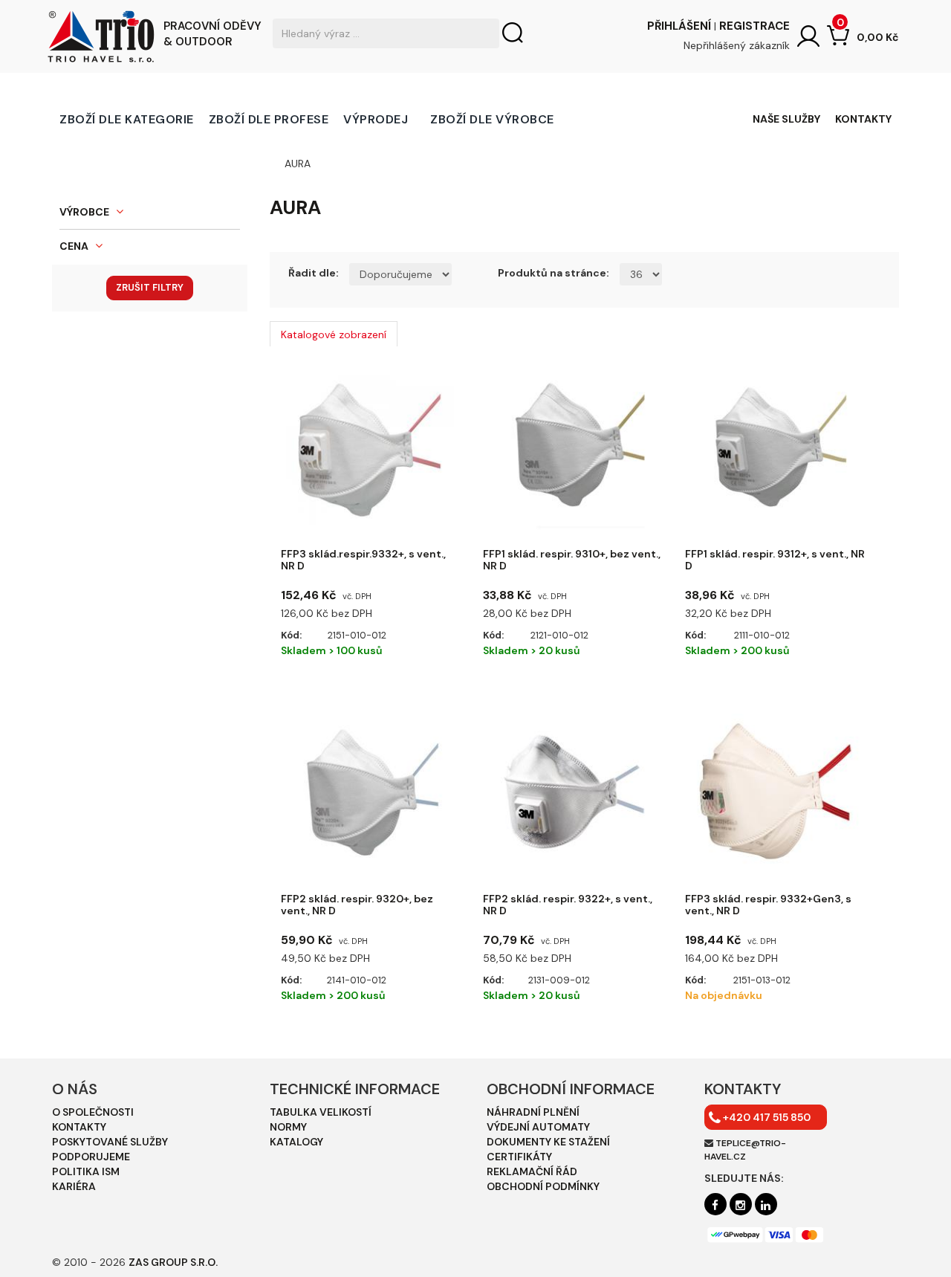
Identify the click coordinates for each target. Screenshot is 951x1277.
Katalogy (296, 1141)
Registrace (754, 26)
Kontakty (863, 119)
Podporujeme (91, 1156)
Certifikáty (519, 1156)
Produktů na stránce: (553, 272)
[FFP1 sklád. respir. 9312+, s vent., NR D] (775, 447)
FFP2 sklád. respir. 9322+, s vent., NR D (567, 904)
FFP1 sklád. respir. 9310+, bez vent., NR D (571, 560)
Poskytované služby (110, 1141)
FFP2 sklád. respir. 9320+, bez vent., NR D (357, 904)
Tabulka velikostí (320, 1112)
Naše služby (786, 119)
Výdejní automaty (538, 1127)
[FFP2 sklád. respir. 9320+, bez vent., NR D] (371, 792)
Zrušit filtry (150, 287)
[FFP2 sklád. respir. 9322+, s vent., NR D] (573, 792)
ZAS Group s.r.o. (173, 1262)
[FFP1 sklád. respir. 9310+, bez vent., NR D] (573, 447)
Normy (288, 1127)
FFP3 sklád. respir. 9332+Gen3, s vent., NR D (768, 904)
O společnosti (93, 1112)
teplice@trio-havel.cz (745, 1149)
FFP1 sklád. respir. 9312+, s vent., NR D (775, 560)
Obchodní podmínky (543, 1186)
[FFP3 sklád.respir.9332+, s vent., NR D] (371, 447)
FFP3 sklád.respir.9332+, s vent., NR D (363, 560)
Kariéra (74, 1186)
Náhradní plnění (533, 1112)
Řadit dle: (313, 272)
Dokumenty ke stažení (548, 1141)
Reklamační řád (532, 1171)
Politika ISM (86, 1171)
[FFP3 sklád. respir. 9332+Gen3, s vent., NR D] (775, 792)
